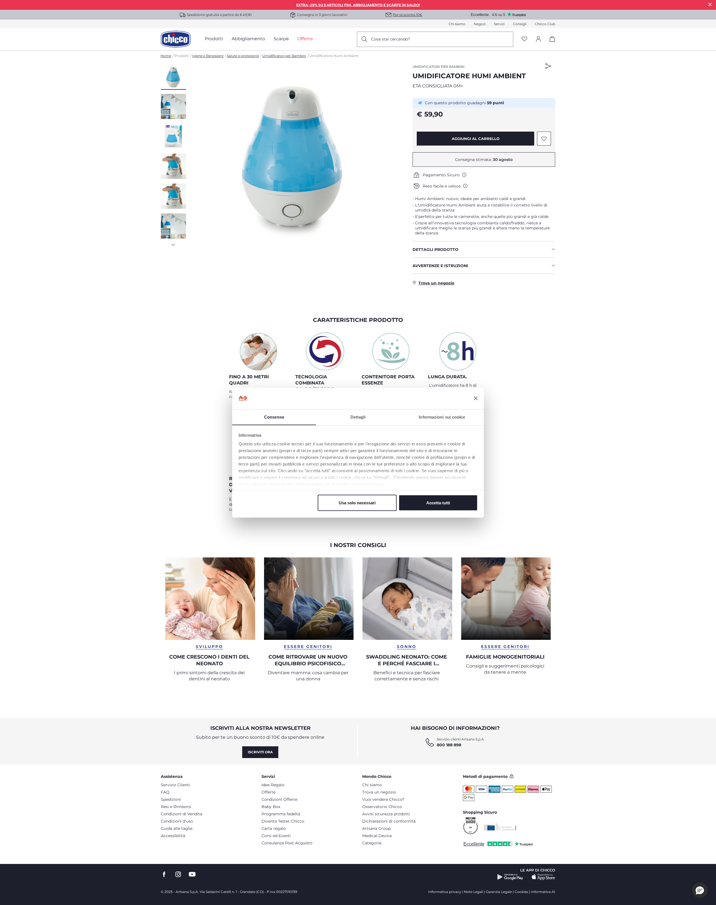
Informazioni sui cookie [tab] (442, 416)
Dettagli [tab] (358, 416)
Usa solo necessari (357, 502)
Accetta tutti (438, 502)
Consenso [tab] (274, 416)
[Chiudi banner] (476, 398)
